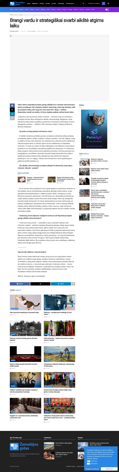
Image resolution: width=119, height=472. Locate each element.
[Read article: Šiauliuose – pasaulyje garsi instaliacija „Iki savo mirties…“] (59, 302)
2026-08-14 (47, 394)
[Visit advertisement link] (94, 129)
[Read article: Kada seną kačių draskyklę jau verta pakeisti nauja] (25, 302)
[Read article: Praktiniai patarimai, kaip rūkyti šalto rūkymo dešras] (49, 455)
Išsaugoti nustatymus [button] (92, 469)
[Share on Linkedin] (12, 114)
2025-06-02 (58, 456)
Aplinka (47, 308)
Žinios (15, 15)
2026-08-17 (13, 368)
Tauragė (37, 9)
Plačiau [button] (95, 458)
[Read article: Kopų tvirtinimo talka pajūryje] (49, 446)
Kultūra (48, 3)
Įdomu (28, 3)
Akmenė (59, 9)
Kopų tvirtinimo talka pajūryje (64, 443)
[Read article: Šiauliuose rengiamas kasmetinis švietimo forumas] (84, 162)
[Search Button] (108, 3)
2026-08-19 (13, 314)
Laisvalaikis (61, 3)
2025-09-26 (58, 445)
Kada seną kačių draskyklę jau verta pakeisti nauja (24, 312)
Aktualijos (14, 308)
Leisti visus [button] (109, 469)
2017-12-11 (24, 31)
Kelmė (48, 9)
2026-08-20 (30, 183)
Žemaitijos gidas (14, 31)
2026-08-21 (94, 163)
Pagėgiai (70, 9)
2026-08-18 (13, 342)
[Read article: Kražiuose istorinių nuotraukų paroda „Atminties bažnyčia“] (25, 328)
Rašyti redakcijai (81, 466)
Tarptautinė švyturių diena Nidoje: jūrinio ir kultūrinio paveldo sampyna (98, 205)
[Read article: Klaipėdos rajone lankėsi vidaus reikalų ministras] (84, 171)
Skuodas (81, 9)
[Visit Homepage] (17, 3)
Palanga (64, 9)
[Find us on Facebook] (103, 3)
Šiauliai (26, 9)
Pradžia (11, 15)
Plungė (16, 9)
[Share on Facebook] (12, 106)
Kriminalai (35, 3)
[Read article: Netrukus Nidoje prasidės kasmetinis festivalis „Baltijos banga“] (25, 354)
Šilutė (93, 9)
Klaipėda (21, 9)
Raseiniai (76, 9)
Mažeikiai (43, 9)
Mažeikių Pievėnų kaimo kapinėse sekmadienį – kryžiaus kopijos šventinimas (100, 215)
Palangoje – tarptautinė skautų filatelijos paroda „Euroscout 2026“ (35, 179)
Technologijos (70, 3)
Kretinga (32, 9)
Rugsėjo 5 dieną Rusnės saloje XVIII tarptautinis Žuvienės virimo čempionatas (66, 179)
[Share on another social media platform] (12, 118)
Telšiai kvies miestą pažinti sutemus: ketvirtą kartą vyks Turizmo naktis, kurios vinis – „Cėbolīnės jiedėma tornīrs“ (59, 417)
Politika (54, 3)
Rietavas (53, 9)
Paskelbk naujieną (70, 466)
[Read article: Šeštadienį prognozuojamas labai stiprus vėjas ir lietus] (83, 446)
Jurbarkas (87, 9)
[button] (88, 461)
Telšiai (11, 9)
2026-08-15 (47, 368)
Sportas (42, 3)
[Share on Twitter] (12, 110)
